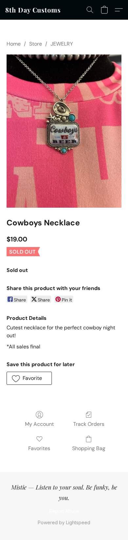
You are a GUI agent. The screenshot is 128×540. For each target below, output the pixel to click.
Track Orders (88, 424)
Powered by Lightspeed (64, 522)
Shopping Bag (88, 448)
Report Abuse (64, 511)
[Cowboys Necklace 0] (64, 131)
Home (14, 43)
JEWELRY (62, 43)
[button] (33, 10)
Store (35, 43)
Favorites (39, 448)
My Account (39, 424)
